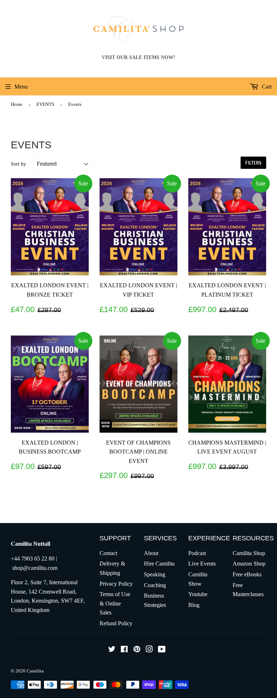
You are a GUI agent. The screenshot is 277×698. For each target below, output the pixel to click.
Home (16, 104)
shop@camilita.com (34, 568)
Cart (266, 87)
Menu (21, 87)
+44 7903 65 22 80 (32, 558)
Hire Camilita (159, 563)
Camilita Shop (249, 553)
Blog (193, 605)
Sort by (18, 164)
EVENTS (45, 104)
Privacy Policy (116, 584)
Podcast (197, 553)
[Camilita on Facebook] (124, 650)
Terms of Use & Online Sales (115, 603)
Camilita (35, 671)
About (151, 553)
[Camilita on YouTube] (162, 650)
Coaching (155, 585)
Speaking (154, 574)
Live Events (202, 563)
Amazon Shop (249, 563)
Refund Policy (116, 623)
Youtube (197, 594)
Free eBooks (247, 574)
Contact (108, 553)
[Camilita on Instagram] (149, 650)
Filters (253, 163)
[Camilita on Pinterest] (137, 650)
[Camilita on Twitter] (111, 650)
